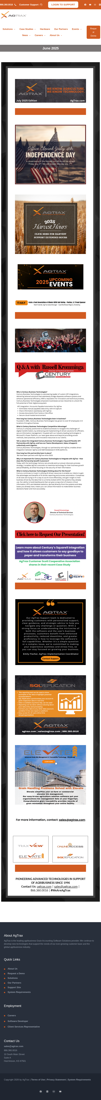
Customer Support (29, 4)
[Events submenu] (81, 29)
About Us (54, 35)
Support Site (14, 987)
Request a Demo (16, 973)
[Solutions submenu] (14, 29)
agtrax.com (44, 886)
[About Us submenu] (61, 35)
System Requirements (19, 992)
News (25, 35)
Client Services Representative (24, 1026)
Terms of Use (38, 1079)
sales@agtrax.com (66, 886)
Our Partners (61, 29)
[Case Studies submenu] (35, 29)
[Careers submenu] (45, 35)
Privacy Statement (56, 1079)
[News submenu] (30, 35)
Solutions (8, 29)
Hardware (45, 29)
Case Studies (26, 29)
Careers (39, 35)
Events (75, 29)
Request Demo (93, 32)
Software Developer (18, 1021)
